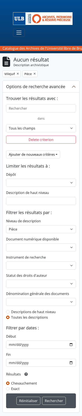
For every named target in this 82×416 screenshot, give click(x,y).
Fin (8, 354)
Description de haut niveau (27, 192)
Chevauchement (24, 383)
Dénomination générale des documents (37, 293)
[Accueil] (44, 19)
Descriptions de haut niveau (33, 312)
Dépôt (11, 174)
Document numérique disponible (32, 239)
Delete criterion (41, 139)
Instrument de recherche (26, 257)
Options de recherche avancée (35, 86)
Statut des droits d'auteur (26, 275)
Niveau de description (23, 221)
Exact (15, 388)
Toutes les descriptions (29, 317)
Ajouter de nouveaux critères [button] (32, 154)
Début (11, 336)
